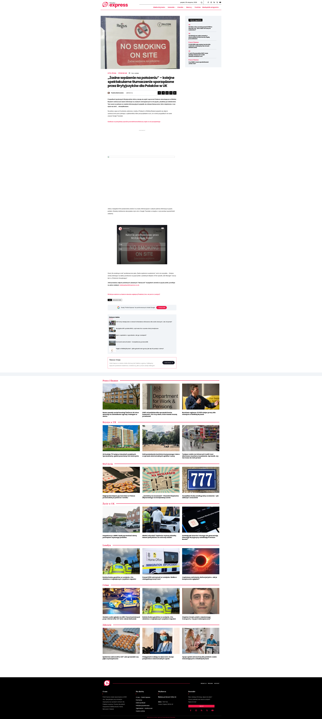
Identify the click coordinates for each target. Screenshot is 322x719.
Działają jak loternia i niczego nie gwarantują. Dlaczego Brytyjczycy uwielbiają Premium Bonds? (200, 537)
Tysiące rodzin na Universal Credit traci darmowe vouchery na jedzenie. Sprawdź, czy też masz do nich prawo (200, 456)
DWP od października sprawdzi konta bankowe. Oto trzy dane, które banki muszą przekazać (159, 414)
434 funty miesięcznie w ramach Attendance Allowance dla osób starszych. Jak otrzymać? (144, 322)
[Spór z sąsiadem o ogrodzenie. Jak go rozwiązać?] (112, 336)
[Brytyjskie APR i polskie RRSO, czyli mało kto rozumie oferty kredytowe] (112, 329)
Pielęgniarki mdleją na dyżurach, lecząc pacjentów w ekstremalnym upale (158, 658)
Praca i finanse (194, 42)
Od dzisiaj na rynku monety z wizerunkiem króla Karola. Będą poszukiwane (199, 37)
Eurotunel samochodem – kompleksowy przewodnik (132, 342)
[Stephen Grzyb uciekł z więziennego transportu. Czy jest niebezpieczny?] (200, 601)
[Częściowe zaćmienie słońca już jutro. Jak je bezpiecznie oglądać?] (200, 561)
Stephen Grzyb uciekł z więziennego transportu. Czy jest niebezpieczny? (196, 618)
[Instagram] (211, 2)
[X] (217, 2)
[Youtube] (220, 2)
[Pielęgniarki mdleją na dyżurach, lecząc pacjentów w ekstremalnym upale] (161, 641)
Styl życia (112, 73)
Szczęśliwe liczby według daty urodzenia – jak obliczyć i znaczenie (200, 497)
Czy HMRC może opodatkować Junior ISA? (199, 62)
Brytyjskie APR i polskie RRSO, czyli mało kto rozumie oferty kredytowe (137, 328)
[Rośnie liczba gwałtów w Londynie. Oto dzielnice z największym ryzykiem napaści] (121, 561)
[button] (201, 2)
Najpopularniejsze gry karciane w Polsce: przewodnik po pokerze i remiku (119, 497)
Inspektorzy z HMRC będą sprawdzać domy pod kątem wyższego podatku (120, 536)
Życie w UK (122, 73)
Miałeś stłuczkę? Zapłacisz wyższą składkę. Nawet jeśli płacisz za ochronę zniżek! (159, 536)
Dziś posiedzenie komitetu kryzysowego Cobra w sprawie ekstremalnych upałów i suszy (161, 455)
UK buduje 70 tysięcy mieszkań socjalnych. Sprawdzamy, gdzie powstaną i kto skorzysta (121, 455)
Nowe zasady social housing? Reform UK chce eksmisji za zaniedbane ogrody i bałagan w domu (121, 414)
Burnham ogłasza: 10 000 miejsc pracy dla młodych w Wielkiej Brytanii (199, 413)
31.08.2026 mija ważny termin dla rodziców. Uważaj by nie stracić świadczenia (199, 46)
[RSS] (214, 2)
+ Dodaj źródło (161, 307)
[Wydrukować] (174, 93)
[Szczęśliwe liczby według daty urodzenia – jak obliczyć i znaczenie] (200, 480)
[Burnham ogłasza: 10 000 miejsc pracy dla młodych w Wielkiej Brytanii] (200, 397)
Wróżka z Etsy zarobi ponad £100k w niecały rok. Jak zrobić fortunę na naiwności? (200, 28)
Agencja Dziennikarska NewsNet (166, 717)
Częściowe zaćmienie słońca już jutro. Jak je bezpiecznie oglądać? (199, 578)
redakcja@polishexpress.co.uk (129, 285)
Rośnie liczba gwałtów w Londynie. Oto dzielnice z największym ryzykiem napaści (119, 578)
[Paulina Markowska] (109, 93)
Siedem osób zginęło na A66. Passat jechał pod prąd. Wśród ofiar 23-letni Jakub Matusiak (121, 618)
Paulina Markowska (117, 93)
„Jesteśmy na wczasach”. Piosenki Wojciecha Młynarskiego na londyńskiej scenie (160, 497)
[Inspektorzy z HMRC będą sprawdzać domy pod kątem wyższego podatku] (121, 520)
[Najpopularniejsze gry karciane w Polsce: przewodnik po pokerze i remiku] (121, 480)
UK (189, 24)
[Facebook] (208, 2)
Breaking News (117, 300)
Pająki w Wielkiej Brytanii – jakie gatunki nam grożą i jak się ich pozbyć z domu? (140, 348)
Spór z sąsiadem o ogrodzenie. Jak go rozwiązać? (131, 335)
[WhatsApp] (167, 93)
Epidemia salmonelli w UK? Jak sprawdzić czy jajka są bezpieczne (121, 658)
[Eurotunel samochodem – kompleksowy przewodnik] (112, 343)
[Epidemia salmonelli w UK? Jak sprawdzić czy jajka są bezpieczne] (121, 641)
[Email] (171, 93)
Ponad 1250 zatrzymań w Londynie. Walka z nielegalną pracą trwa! (159, 578)
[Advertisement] (142, 143)
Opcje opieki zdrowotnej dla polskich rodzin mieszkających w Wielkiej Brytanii (199, 658)
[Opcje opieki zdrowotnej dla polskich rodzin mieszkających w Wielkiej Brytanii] (200, 641)
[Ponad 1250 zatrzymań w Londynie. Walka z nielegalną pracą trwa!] (161, 561)
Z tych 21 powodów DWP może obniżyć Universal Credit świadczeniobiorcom (198, 54)
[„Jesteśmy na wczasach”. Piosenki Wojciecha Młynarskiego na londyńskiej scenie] (161, 480)
